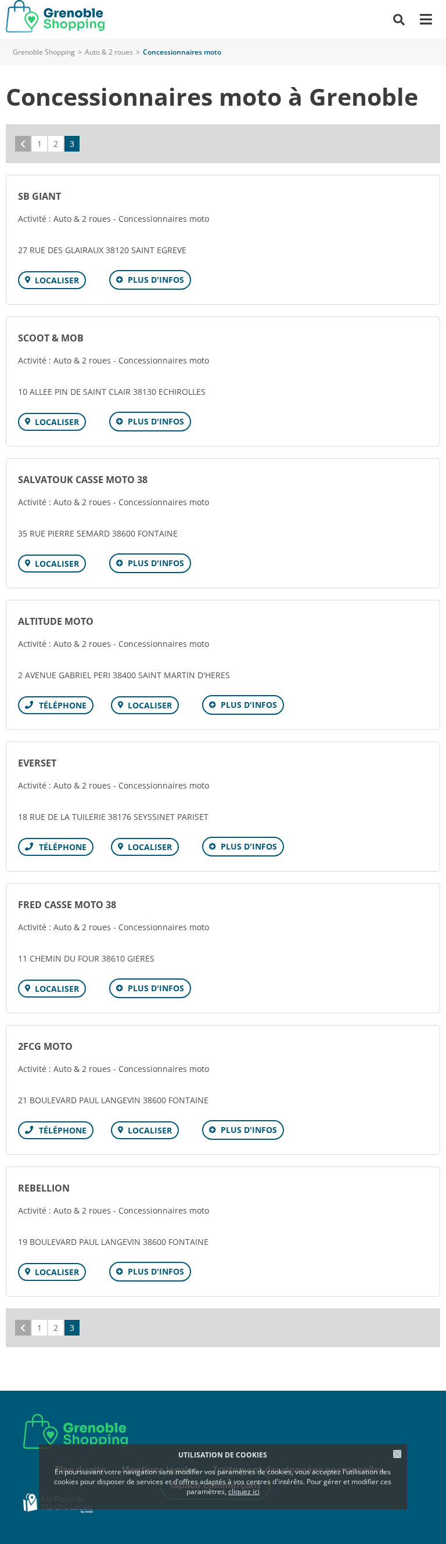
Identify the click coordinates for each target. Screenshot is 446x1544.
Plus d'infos (156, 279)
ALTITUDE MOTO (55, 621)
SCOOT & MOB (51, 338)
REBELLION (44, 1188)
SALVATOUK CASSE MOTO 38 (83, 479)
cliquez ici (244, 1491)
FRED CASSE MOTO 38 (67, 904)
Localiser (57, 280)
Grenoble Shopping (44, 52)
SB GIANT (39, 196)
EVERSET (37, 763)
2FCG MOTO (45, 1046)
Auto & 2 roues (109, 52)
